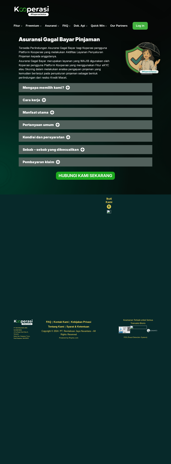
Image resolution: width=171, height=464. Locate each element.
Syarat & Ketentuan (77, 326)
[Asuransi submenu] (58, 26)
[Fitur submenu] (21, 26)
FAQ (48, 322)
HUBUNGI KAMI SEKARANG (85, 175)
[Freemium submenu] (41, 26)
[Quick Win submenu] (106, 26)
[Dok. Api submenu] (87, 26)
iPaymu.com (73, 338)
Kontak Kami (61, 322)
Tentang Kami (56, 326)
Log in (140, 25)
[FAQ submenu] (69, 26)
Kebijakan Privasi (81, 322)
